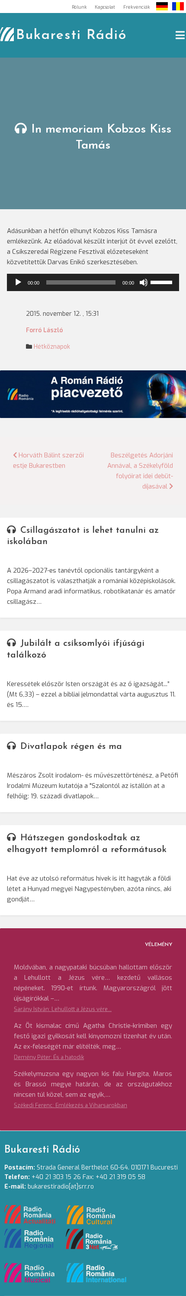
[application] (93, 282)
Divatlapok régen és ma (71, 746)
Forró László (44, 330)
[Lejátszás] (18, 282)
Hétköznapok (52, 347)
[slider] (163, 281)
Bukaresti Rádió (71, 35)
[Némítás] (143, 282)
